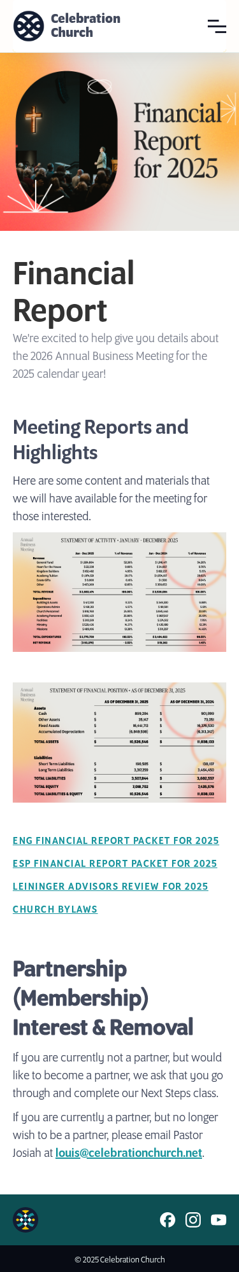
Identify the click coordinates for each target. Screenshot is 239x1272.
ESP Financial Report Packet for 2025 (115, 864)
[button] (217, 25)
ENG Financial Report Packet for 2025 (116, 841)
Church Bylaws (55, 909)
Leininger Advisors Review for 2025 (110, 886)
